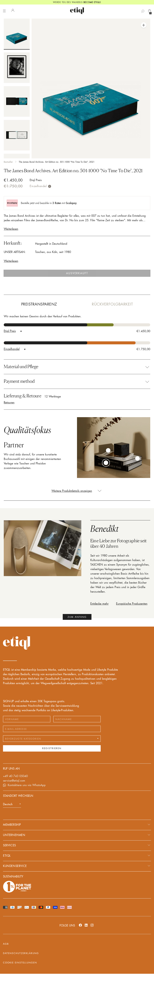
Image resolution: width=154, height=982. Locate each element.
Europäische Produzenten (131, 603)
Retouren (9, 402)
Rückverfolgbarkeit (112, 304)
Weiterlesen (11, 229)
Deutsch (8, 804)
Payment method (19, 381)
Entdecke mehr (99, 603)
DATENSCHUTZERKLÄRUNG (21, 953)
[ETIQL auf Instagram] (92, 925)
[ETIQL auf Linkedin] (86, 925)
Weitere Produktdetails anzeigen (71, 491)
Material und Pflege (21, 366)
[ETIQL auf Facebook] (80, 925)
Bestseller (8, 162)
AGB (6, 944)
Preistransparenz (39, 304)
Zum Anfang (77, 617)
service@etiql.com (14, 780)
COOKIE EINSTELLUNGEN (20, 963)
